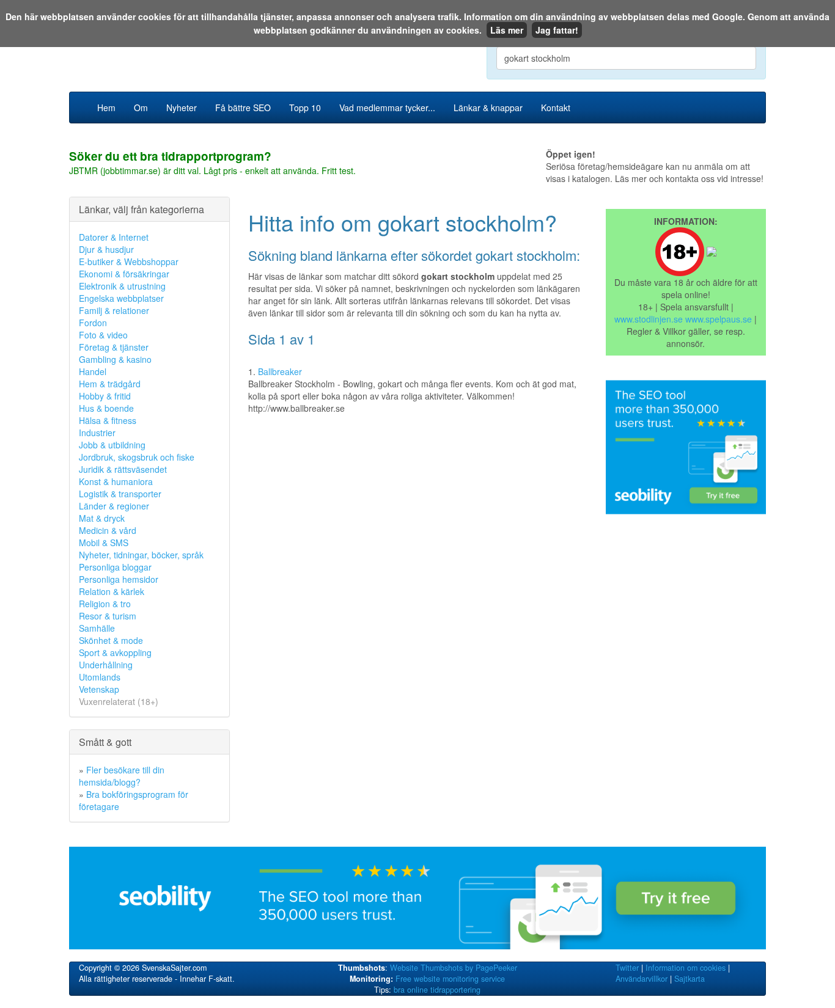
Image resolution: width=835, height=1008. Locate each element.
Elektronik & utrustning (122, 286)
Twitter (627, 967)
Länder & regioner (114, 506)
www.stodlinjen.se (648, 319)
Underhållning (106, 665)
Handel (92, 371)
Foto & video (103, 335)
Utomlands (99, 677)
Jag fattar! (556, 30)
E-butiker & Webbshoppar (128, 261)
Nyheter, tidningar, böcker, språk (141, 555)
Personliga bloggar (115, 567)
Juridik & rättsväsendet (123, 469)
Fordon (93, 322)
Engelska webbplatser (121, 298)
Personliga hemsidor (118, 579)
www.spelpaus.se (718, 319)
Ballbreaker (280, 371)
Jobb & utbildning (112, 445)
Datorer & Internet (114, 237)
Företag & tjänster (114, 347)
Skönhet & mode (111, 640)
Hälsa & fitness (107, 420)
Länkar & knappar (488, 107)
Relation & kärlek (111, 591)
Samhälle (97, 628)
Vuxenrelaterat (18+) (118, 701)
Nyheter (181, 107)
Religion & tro (105, 603)
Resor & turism (107, 616)
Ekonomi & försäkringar (124, 274)
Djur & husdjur (106, 249)
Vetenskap (99, 689)
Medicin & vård (107, 530)
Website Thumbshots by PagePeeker (453, 967)
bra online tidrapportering (437, 989)
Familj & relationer (114, 310)
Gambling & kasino (115, 359)
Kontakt (555, 107)
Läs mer (506, 30)
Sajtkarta (689, 978)
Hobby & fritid (105, 396)
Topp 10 (305, 107)
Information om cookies (686, 967)
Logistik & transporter (120, 494)
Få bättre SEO (243, 107)
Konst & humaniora (116, 481)
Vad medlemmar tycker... (387, 107)
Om (141, 107)
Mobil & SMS (103, 542)
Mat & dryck (102, 518)
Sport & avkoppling (115, 652)
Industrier (97, 432)
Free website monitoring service (450, 978)
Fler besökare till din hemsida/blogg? (121, 776)
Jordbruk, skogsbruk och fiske (136, 457)
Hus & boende (106, 408)
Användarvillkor (642, 978)
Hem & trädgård (110, 384)
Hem (106, 107)
